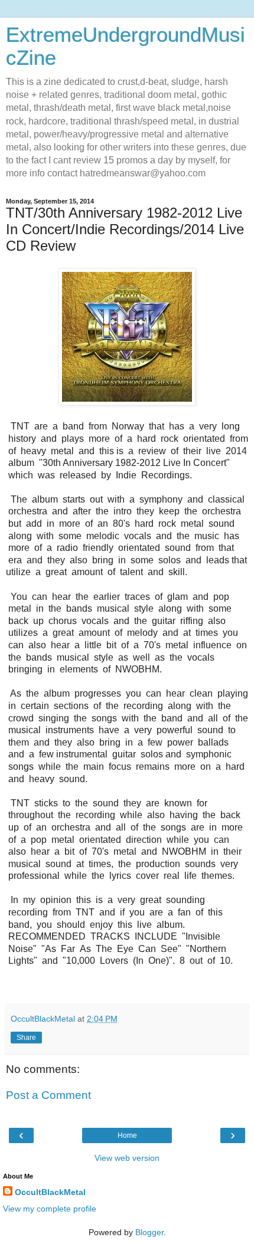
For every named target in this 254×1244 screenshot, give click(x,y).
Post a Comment (48, 1095)
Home (127, 1135)
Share (26, 1037)
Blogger (149, 1232)
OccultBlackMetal (50, 1192)
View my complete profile (49, 1208)
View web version (127, 1158)
